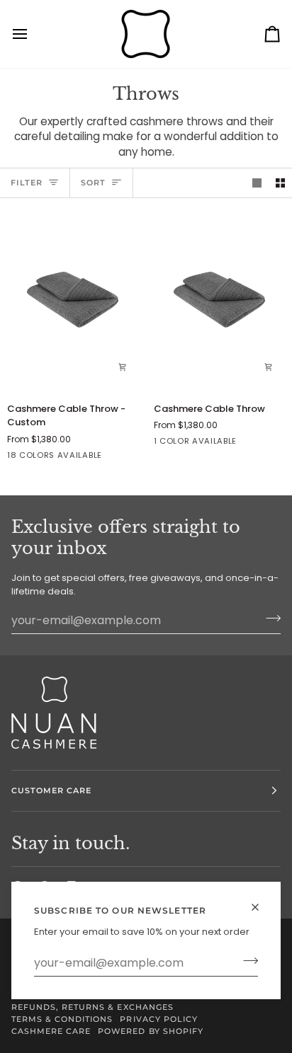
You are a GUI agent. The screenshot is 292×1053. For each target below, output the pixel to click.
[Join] (246, 961)
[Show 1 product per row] (257, 182)
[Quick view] (122, 367)
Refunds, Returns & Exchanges (92, 1007)
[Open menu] (32, 34)
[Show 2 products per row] (280, 182)
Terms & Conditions (62, 1019)
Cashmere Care (51, 1031)
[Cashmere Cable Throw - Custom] (73, 300)
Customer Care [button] (51, 790)
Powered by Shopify (150, 1031)
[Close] (261, 907)
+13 (126, 456)
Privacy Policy (158, 1019)
